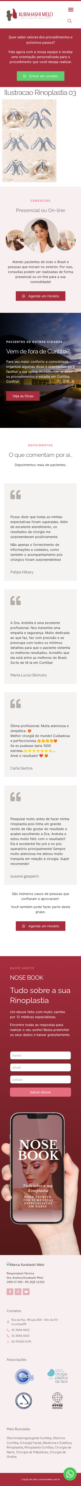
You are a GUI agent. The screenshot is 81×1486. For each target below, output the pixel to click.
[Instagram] (18, 1291)
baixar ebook (40, 1092)
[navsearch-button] (70, 21)
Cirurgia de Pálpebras (32, 1452)
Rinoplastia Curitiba (39, 1447)
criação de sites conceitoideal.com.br (40, 1479)
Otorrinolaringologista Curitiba (29, 1438)
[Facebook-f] (10, 1291)
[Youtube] (26, 1291)
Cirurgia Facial (30, 1443)
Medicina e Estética (57, 1443)
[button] (70, 9)
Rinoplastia (15, 1447)
